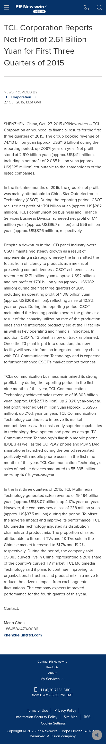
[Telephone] (86, 7)
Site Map (70, 717)
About (52, 673)
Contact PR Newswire (52, 661)
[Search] (99, 7)
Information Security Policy (36, 717)
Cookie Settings (53, 723)
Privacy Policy (65, 710)
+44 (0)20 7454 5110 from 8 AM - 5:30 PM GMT (52, 692)
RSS (87, 717)
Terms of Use (37, 710)
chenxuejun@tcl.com (23, 635)
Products (52, 667)
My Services (50, 679)
